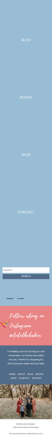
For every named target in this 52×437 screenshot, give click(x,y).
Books (26, 97)
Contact (26, 212)
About (21, 374)
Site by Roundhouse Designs (26, 427)
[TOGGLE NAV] (46, 4)
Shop (26, 154)
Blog (26, 40)
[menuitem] (4, 4)
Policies (36, 378)
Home (12, 374)
